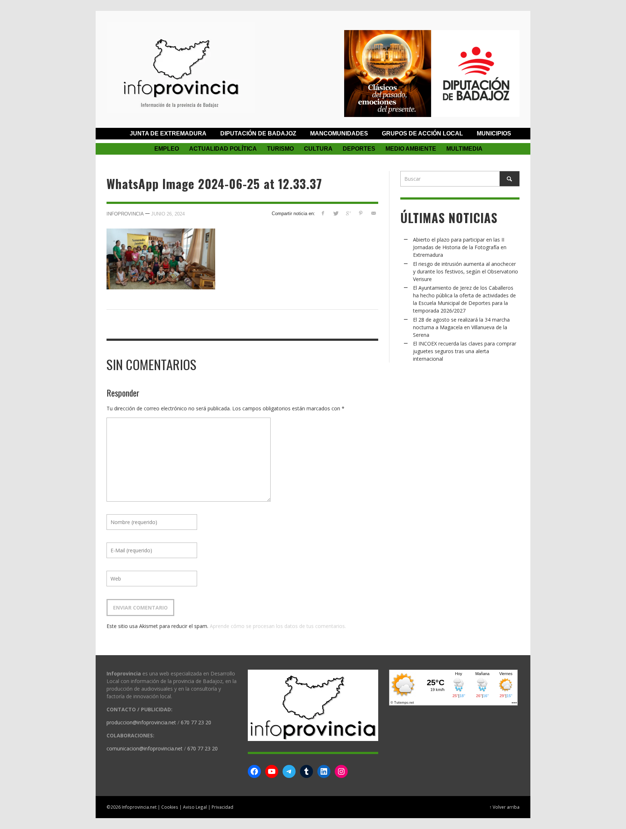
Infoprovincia (125, 214)
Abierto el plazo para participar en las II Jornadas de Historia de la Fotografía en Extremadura (459, 247)
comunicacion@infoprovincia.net (145, 748)
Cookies (169, 807)
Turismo (280, 149)
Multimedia (464, 149)
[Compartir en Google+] (348, 213)
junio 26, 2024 (168, 214)
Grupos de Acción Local (422, 133)
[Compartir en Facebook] (323, 213)
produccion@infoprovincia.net (141, 722)
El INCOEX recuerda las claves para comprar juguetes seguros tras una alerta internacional (464, 351)
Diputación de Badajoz (258, 133)
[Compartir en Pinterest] (361, 213)
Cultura (318, 149)
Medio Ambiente (410, 149)
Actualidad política (223, 149)
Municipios (494, 133)
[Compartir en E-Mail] (373, 213)
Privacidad (222, 807)
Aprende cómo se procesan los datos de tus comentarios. (278, 626)
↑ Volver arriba (504, 807)
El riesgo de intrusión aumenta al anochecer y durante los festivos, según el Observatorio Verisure (465, 271)
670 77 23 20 (196, 722)
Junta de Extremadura (168, 133)
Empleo (166, 149)
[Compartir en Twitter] (336, 213)
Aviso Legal (195, 807)
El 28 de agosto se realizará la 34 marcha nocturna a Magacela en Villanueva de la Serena (461, 327)
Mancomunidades (339, 133)
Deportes (359, 149)
